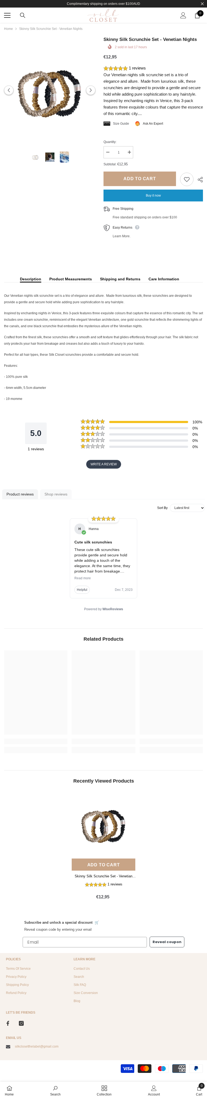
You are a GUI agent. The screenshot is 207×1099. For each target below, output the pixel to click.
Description (30, 279)
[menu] (7, 15)
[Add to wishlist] (187, 179)
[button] (8, 90)
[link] (35, 741)
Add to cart (139, 178)
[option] (49, 90)
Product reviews (20, 494)
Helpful (82, 590)
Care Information (164, 279)
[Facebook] (7, 1023)
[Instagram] (21, 1023)
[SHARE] (198, 179)
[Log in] (183, 15)
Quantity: (110, 142)
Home (8, 29)
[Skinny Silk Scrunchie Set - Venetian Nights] (103, 824)
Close (202, 4)
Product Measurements (70, 279)
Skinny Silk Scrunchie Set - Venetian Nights (103, 876)
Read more (82, 578)
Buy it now (153, 195)
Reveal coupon (167, 941)
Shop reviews (55, 494)
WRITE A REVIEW (104, 464)
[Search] (22, 15)
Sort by (162, 508)
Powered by (103, 609)
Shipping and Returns (120, 279)
